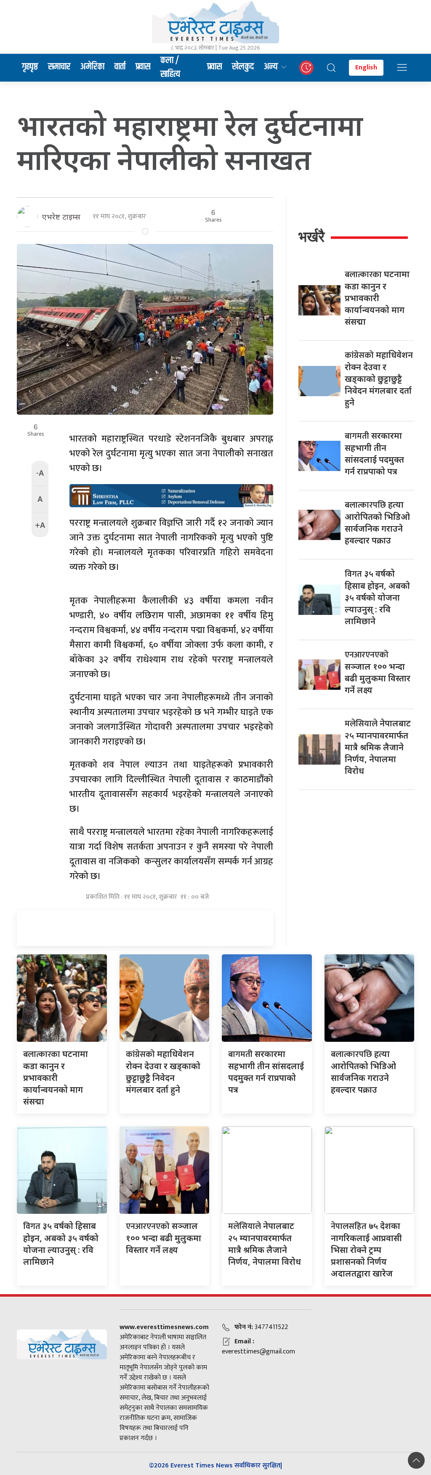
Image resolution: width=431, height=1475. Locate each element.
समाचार (59, 67)
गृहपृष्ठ (30, 67)
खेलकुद (243, 67)
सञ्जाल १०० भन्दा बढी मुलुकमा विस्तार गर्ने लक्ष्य (163, 1237)
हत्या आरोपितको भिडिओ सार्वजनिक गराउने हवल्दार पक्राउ (363, 1071)
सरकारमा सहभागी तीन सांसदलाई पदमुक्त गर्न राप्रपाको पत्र (266, 1071)
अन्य (271, 67)
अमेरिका (92, 67)
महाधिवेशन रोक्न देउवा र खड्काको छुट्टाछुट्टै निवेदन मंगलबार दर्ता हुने (379, 378)
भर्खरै (311, 236)
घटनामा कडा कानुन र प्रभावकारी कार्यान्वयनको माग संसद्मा (377, 297)
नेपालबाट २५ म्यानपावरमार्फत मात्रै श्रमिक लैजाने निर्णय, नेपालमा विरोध (378, 747)
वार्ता (119, 67)
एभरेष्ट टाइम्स (61, 217)
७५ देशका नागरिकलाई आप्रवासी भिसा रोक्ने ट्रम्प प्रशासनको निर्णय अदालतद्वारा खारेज (366, 1249)
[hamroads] (171, 495)
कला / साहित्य (170, 68)
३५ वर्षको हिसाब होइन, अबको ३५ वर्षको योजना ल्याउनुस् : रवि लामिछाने (377, 597)
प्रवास (143, 67)
